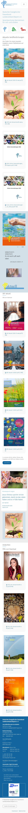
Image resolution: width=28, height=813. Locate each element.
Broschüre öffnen (14, 229)
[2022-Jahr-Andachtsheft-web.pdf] (14, 691)
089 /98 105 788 (8, 754)
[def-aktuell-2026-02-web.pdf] (14, 63)
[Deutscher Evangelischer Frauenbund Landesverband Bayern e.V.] (9, 4)
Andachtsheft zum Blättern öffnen (14, 525)
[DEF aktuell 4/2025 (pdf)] (14, 355)
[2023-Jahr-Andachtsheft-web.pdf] (14, 649)
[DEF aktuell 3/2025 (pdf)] (14, 392)
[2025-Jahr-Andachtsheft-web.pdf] (14, 565)
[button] (22, 247)
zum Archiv (7, 462)
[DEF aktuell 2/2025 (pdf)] (14, 432)
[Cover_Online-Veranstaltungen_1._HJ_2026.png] (14, 187)
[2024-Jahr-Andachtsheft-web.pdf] (14, 607)
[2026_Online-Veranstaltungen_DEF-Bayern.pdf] (14, 146)
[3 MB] (14, 372)
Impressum (15, 811)
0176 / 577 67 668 (8, 770)
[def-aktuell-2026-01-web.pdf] (14, 316)
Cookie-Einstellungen (9, 806)
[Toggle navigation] (24, 4)
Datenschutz (22, 811)
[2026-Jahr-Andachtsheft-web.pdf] (14, 104)
